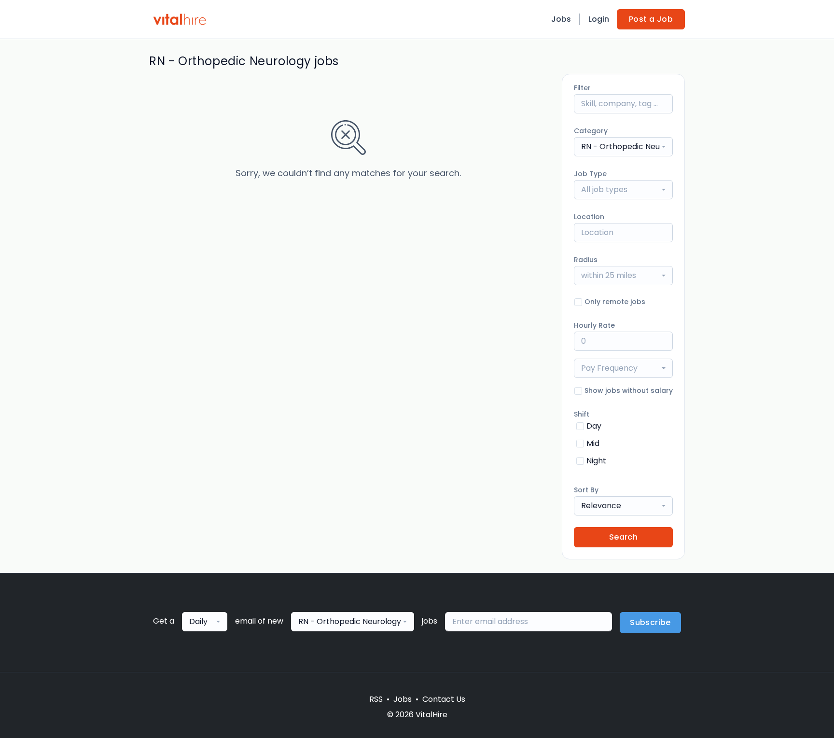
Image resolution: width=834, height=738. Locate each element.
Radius (586, 260)
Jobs (561, 19)
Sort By (586, 490)
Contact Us (443, 699)
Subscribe (650, 622)
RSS (376, 699)
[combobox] (623, 146)
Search (623, 537)
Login (598, 19)
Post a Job (651, 19)
